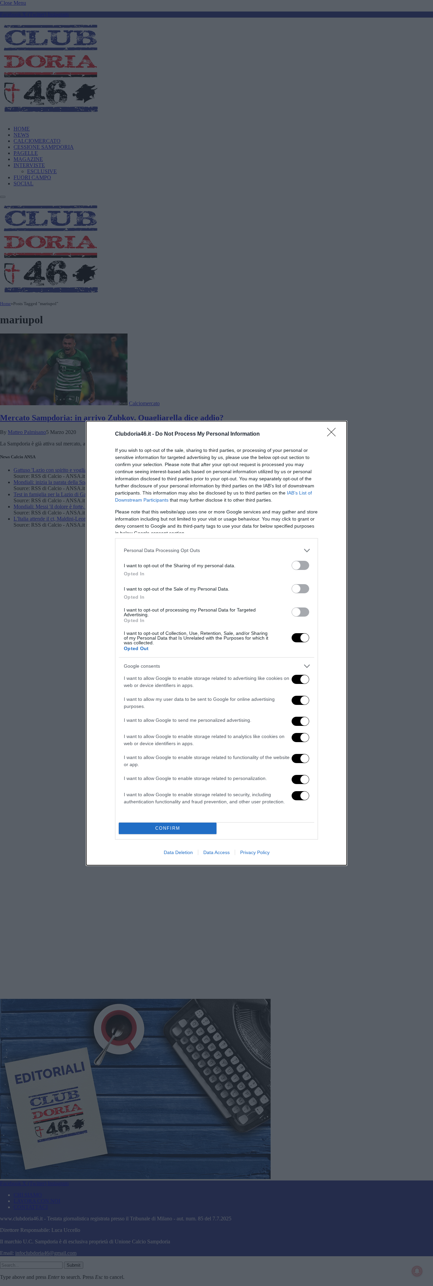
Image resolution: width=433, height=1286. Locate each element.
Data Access (216, 852)
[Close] (333, 434)
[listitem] (216, 550)
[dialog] (216, 643)
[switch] (300, 565)
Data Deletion (178, 852)
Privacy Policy (255, 852)
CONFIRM (167, 828)
